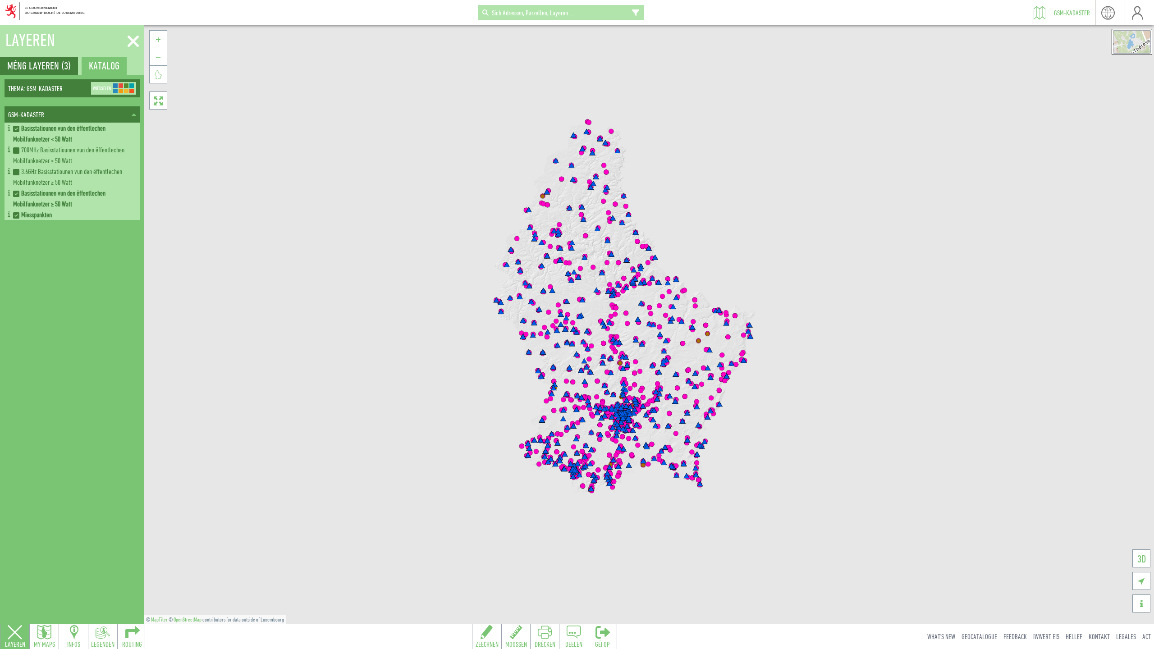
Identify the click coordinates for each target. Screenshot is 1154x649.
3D (1141, 559)
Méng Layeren (39, 65)
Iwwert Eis (1046, 636)
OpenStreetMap (187, 619)
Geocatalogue (979, 636)
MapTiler (159, 619)
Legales (1126, 636)
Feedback (1015, 636)
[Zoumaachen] (133, 41)
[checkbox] (74, 133)
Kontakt (1099, 636)
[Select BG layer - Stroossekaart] (1132, 42)
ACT (1146, 636)
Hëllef (1074, 636)
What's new (941, 636)
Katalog (104, 65)
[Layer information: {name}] (9, 126)
